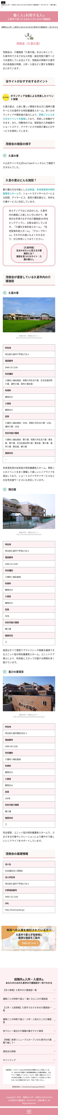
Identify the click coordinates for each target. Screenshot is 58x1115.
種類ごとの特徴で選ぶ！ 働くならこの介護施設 (25, 998)
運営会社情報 (9, 1051)
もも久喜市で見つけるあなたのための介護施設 (29, 17)
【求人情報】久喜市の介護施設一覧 (20, 989)
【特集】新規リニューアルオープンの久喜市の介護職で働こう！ (27, 1041)
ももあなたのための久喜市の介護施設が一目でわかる (29, 980)
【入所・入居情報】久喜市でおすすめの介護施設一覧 (27, 1009)
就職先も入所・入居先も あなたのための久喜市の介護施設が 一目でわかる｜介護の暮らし (29, 6)
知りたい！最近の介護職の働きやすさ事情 (23, 1030)
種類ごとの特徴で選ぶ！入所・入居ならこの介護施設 (27, 1021)
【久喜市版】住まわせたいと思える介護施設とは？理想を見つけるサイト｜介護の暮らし (29, 253)
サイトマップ (9, 1059)
